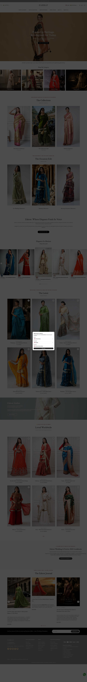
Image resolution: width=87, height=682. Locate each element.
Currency (35, 344)
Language (35, 340)
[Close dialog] (53, 332)
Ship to (35, 337)
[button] (43, 339)
